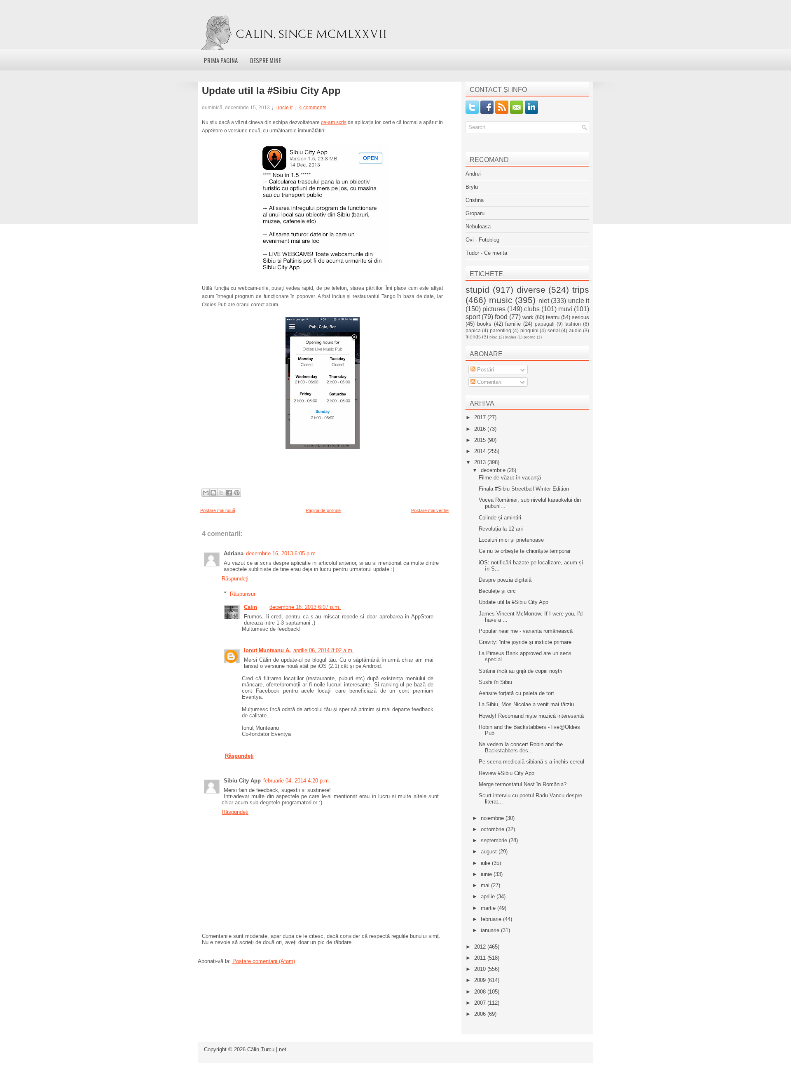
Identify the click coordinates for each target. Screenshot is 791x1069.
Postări (484, 370)
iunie (487, 874)
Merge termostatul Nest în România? (522, 784)
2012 (480, 947)
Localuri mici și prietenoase (511, 540)
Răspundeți (235, 579)
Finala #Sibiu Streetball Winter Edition (524, 489)
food (501, 316)
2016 (480, 429)
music (501, 300)
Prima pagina (221, 60)
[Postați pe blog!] (213, 493)
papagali (545, 324)
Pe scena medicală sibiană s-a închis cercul (531, 762)
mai (486, 885)
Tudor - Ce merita (486, 253)
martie (489, 908)
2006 (480, 1014)
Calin (250, 607)
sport (473, 316)
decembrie (494, 470)
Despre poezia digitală (505, 580)
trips (580, 289)
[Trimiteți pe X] (221, 493)
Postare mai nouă (217, 510)
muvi (565, 308)
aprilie (488, 896)
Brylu (472, 187)
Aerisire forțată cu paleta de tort (516, 693)
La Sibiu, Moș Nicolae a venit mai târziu (526, 704)
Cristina (475, 200)
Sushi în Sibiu (495, 682)
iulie (486, 863)
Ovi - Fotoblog (482, 240)
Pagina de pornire (323, 510)
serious (580, 317)
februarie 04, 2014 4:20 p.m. (296, 781)
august (489, 851)
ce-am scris (333, 122)
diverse (531, 289)
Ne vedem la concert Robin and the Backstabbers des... (521, 747)
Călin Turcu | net (266, 1049)
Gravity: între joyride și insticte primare (525, 642)
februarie (492, 919)
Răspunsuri (243, 593)
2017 (480, 417)
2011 (480, 958)
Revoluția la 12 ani (501, 529)
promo (530, 337)
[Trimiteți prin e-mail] (205, 493)
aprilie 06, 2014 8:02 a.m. (323, 650)
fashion (572, 324)
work (528, 317)
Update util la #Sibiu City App (271, 91)
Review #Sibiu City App (506, 773)
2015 (480, 440)
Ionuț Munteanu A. (267, 650)
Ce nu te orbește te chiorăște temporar (525, 551)
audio (575, 330)
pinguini (529, 330)
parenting (500, 330)
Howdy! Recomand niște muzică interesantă (531, 716)
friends (473, 336)
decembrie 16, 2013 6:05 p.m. (281, 553)
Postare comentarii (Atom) (263, 961)
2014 (480, 451)
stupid (477, 289)
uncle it (284, 107)
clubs (532, 308)
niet (543, 300)
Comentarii (489, 382)
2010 (480, 969)
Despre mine (265, 60)
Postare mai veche (430, 510)
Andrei (473, 174)
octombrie (493, 829)
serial (554, 330)
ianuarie (491, 930)
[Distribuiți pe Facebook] (229, 493)
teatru (552, 317)
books (484, 324)
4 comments (312, 107)
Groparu (475, 213)
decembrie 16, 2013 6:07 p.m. (305, 607)
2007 (480, 1003)
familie (513, 324)
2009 (480, 980)
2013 (480, 462)
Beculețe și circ (497, 591)
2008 (480, 992)
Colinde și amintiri (500, 518)
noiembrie (493, 818)
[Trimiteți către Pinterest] (237, 493)
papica (473, 330)
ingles (510, 337)
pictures (493, 308)
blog (493, 337)
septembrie (495, 840)
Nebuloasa (478, 226)
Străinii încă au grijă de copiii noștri (520, 671)
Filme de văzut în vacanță (510, 478)
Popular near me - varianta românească (526, 631)
